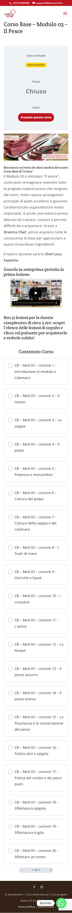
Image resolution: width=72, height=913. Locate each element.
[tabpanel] (36, 238)
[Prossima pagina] (50, 870)
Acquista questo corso (36, 117)
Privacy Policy (26, 906)
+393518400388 (20, 3)
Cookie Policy (46, 906)
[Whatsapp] (61, 903)
